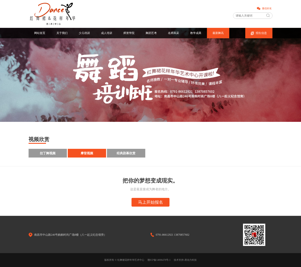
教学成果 (195, 33)
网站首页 (39, 33)
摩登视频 (87, 153)
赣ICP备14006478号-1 (159, 260)
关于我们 (62, 33)
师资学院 (128, 33)
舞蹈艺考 (151, 33)
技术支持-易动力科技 (185, 260)
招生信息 (261, 33)
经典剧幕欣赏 (126, 153)
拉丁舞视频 (48, 153)
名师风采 (173, 33)
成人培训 (106, 33)
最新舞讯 (218, 33)
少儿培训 (84, 33)
